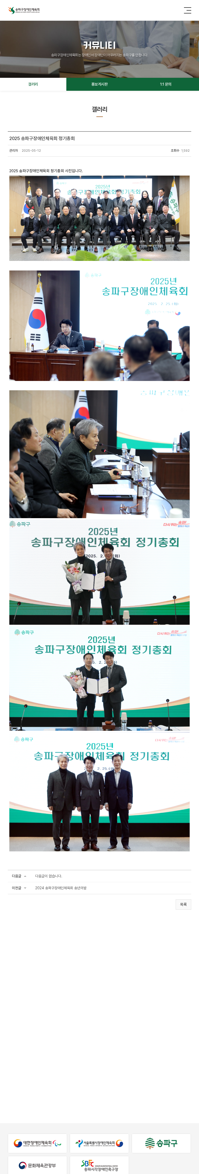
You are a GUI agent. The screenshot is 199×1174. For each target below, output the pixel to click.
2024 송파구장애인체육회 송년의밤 (61, 888)
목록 (183, 904)
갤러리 (33, 84)
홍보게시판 (99, 84)
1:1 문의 (165, 84)
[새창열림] (37, 1143)
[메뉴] (187, 10)
